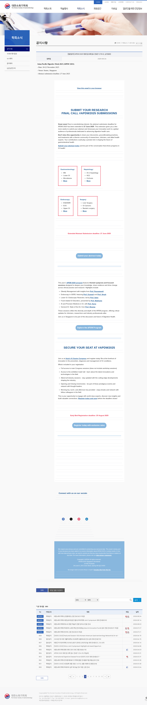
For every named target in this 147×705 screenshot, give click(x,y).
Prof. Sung (92, 304)
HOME (98, 2)
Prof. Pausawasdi (97, 291)
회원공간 (97, 8)
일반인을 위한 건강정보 (132, 8)
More (65, 181)
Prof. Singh (102, 294)
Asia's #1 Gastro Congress (76, 358)
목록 (42, 590)
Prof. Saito (94, 298)
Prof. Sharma (90, 307)
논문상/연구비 (11, 68)
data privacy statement (103, 555)
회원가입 (113, 2)
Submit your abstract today (68, 146)
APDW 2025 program (75, 283)
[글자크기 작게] (139, 43)
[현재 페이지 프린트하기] (141, 43)
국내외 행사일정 (12, 54)
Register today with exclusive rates (89, 425)
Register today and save (87, 398)
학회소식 (80, 8)
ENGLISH (139, 2)
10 (102, 676)
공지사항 (9, 49)
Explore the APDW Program (89, 328)
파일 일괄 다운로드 (56, 590)
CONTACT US (130, 2)
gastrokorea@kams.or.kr (79, 698)
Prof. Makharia (96, 301)
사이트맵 (120, 2)
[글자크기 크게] (137, 43)
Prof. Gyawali (88, 294)
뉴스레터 (9, 59)
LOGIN (107, 2)
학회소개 (47, 8)
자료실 (114, 8)
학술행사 (64, 8)
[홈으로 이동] (19, 6)
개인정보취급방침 (44, 700)
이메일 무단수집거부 (56, 700)
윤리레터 (9, 63)
